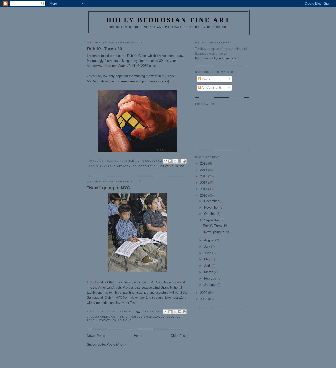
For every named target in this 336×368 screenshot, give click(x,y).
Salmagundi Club (99, 297)
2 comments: (152, 311)
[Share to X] (174, 161)
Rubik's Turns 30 (104, 48)
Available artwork (115, 166)
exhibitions (122, 320)
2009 (204, 293)
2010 (204, 195)
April (208, 266)
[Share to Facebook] (179, 161)
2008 (204, 299)
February (211, 278)
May (207, 259)
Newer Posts (96, 336)
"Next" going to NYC (108, 187)
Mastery (92, 81)
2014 (204, 170)
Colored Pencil (145, 166)
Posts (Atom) (116, 344)
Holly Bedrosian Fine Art (168, 20)
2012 (204, 182)
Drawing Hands (172, 166)
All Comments (211, 87)
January (210, 285)
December (212, 201)
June (208, 253)
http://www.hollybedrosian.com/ (217, 58)
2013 (204, 176)
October (210, 214)
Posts (205, 79)
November (212, 207)
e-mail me (128, 81)
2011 (204, 189)
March (209, 272)
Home (138, 336)
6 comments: (152, 160)
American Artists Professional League (125, 287)
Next (153, 282)
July (207, 246)
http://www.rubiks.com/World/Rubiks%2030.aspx (121, 66)
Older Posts (179, 336)
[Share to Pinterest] (184, 161)
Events (105, 320)
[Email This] (165, 161)
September (212, 220)
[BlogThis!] (170, 161)
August (209, 240)
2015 (204, 163)
